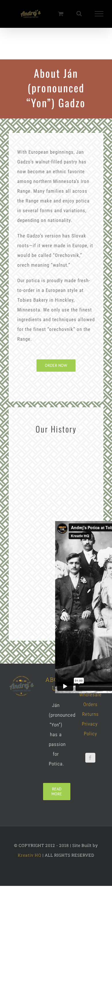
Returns (90, 715)
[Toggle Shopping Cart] (61, 14)
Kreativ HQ (29, 855)
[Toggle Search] (79, 14)
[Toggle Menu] (99, 14)
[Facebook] (90, 758)
